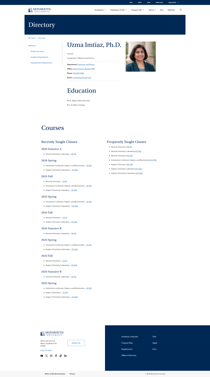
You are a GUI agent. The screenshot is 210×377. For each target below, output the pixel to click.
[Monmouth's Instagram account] (51, 355)
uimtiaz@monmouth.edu (81, 77)
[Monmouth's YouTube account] (41, 355)
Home (33, 38)
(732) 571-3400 (46, 350)
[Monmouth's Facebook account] (56, 355)
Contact (73, 343)
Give (148, 3)
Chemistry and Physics (86, 64)
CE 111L (73, 154)
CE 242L (75, 170)
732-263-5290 (78, 73)
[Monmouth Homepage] (39, 9)
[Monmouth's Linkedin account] (65, 355)
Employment (126, 349)
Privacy (72, 374)
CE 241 (65, 292)
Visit (131, 3)
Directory (159, 3)
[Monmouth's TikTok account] (60, 355)
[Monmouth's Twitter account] (46, 355)
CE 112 (130, 155)
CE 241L (74, 190)
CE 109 (89, 165)
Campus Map (127, 343)
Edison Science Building (82, 69)
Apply (140, 3)
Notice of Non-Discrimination (55, 374)
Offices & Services (128, 355)
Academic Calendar (129, 336)
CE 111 (65, 181)
